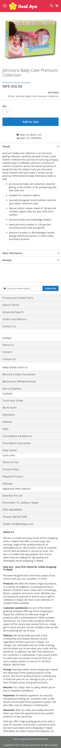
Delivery (7, 422)
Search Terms (10, 305)
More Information (12, 253)
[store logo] (23, 6)
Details (6, 146)
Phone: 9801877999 (15, 517)
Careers (7, 352)
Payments (8, 414)
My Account (9, 407)
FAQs (5, 429)
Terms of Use (10, 462)
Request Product (12, 476)
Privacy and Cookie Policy (17, 298)
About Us (8, 345)
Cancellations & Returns (17, 436)
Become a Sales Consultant (19, 374)
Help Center (9, 450)
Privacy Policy (10, 469)
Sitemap (7, 483)
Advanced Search (13, 312)
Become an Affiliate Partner (19, 381)
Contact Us (9, 326)
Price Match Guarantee (16, 443)
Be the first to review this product (16, 82)
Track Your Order (12, 400)
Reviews (6, 260)
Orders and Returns (14, 319)
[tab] (30, 146)
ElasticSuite (43, 739)
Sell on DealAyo (11, 388)
